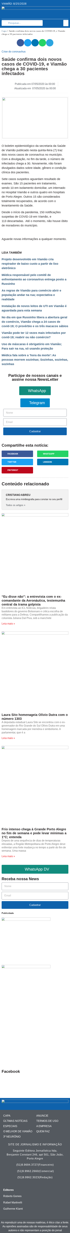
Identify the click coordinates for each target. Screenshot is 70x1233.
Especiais (10, 1126)
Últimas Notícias (15, 1121)
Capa (4, 31)
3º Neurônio (12, 1136)
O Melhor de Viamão (17, 1131)
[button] (66, 23)
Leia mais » (8, 623)
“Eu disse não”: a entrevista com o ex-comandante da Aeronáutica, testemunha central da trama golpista (33, 600)
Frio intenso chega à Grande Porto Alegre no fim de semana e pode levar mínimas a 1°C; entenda (34, 833)
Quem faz (43, 1131)
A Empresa (44, 1126)
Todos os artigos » (15, 505)
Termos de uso (47, 1121)
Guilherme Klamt (13, 1208)
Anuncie (42, 1115)
